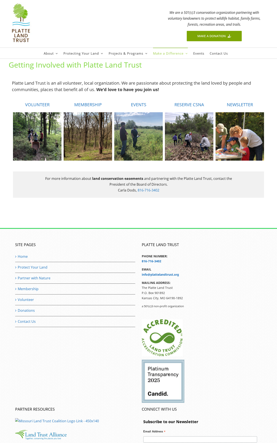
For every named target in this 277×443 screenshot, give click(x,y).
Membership (28, 288)
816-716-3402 (148, 190)
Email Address (154, 432)
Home (23, 256)
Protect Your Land (32, 267)
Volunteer (26, 299)
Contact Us (27, 321)
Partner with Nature (34, 278)
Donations (26, 310)
